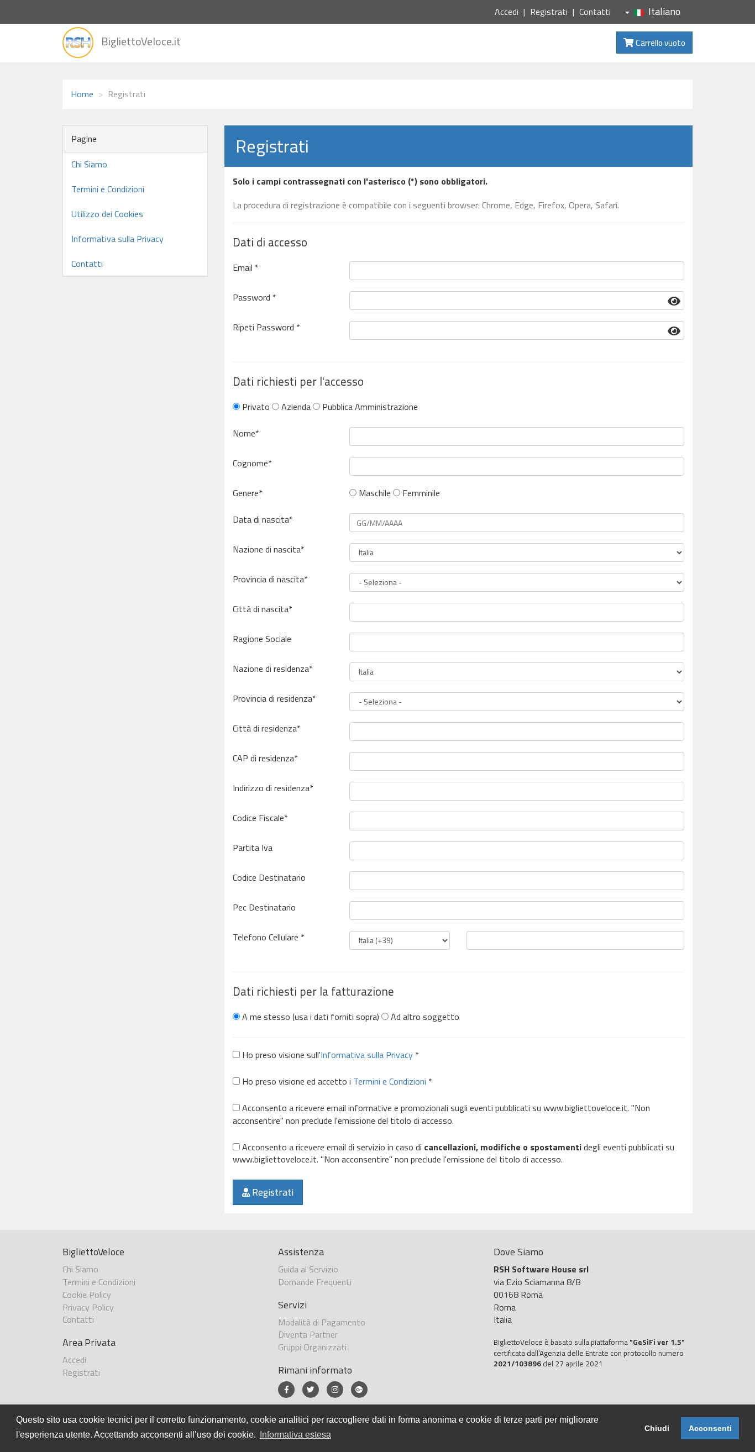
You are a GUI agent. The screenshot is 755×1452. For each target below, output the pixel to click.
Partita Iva (252, 847)
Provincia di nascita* (270, 579)
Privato (255, 407)
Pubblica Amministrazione (369, 407)
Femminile (420, 493)
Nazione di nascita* (269, 549)
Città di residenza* (267, 728)
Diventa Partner (308, 1334)
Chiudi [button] (656, 1428)
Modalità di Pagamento (321, 1322)
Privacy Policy (88, 1307)
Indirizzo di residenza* (273, 788)
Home (82, 94)
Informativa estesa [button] (295, 1434)
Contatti (595, 11)
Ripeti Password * (266, 327)
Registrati (549, 11)
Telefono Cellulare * (269, 937)
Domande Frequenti (315, 1281)
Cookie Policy (86, 1294)
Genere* (248, 493)
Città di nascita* (262, 609)
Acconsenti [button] (710, 1428)
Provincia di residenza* (274, 698)
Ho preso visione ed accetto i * (336, 1081)
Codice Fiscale (260, 818)
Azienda (295, 407)
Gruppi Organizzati (312, 1347)
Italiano (664, 11)
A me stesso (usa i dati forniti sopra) (309, 1017)
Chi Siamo (89, 164)
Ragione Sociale (262, 639)
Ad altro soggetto (424, 1017)
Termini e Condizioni (107, 189)
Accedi (506, 11)
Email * (246, 267)
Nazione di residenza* (273, 668)
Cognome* (252, 463)
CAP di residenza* (265, 758)
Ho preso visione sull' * (329, 1055)
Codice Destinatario (269, 877)
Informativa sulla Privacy (117, 238)
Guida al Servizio (308, 1269)
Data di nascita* (263, 519)
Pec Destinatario (264, 907)
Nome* (246, 433)
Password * (254, 297)
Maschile (373, 493)
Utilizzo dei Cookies (107, 213)
